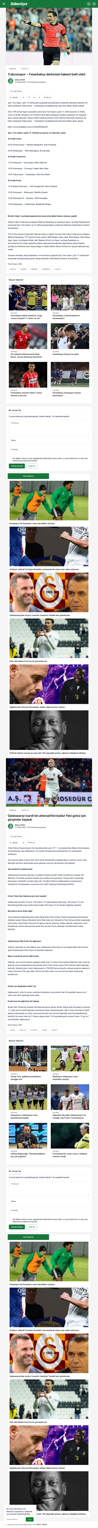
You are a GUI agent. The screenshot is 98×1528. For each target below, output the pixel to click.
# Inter (12, 1030)
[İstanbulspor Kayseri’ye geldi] (70, 341)
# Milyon (22, 1030)
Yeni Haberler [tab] (28, 476)
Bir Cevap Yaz (15, 410)
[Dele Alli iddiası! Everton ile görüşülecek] (49, 641)
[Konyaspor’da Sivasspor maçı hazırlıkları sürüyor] (49, 503)
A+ (34, 97)
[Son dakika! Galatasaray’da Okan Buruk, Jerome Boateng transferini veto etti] (28, 341)
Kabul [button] (30, 1519)
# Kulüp (58, 269)
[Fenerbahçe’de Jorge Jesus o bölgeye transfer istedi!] (70, 1141)
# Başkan (33, 269)
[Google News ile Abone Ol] (16, 91)
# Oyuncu (33, 1030)
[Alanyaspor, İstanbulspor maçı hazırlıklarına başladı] (28, 1102)
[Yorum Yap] (29, 97)
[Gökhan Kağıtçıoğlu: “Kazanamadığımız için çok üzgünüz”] (28, 1141)
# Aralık (13, 269)
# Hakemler (46, 269)
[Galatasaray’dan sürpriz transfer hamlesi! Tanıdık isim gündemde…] (49, 595)
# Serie (44, 1030)
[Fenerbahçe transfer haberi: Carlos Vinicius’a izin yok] (28, 380)
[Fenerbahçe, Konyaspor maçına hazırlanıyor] (70, 380)
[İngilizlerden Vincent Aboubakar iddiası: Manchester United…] (49, 687)
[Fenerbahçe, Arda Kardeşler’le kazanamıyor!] (70, 303)
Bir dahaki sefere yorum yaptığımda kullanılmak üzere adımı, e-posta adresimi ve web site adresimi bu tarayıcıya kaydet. (50, 459)
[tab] (69, 476)
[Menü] (4, 4)
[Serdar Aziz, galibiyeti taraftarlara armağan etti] (28, 1064)
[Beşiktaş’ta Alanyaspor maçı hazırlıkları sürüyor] (70, 1064)
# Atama (23, 269)
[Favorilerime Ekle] (23, 97)
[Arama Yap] (89, 4)
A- (39, 97)
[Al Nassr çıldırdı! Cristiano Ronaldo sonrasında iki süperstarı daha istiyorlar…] (49, 549)
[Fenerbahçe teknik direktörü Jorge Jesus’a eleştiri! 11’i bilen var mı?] (28, 303)
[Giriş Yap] (94, 4)
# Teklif (54, 1030)
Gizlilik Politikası (11, 1519)
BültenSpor (19, 4)
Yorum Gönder (17, 466)
